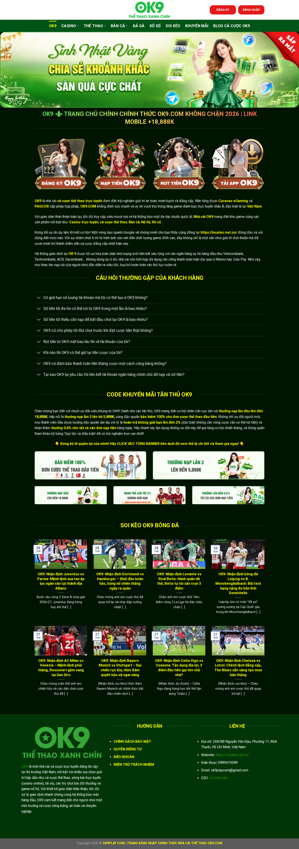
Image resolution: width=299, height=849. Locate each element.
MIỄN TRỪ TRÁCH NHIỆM (134, 764)
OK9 (52, 26)
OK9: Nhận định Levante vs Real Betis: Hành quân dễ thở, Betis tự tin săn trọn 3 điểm (179, 581)
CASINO (68, 26)
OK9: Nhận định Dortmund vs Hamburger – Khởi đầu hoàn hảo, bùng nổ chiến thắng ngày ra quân (120, 581)
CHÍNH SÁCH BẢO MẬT (132, 741)
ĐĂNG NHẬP (251, 9)
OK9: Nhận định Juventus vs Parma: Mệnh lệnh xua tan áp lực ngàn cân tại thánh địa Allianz (60, 581)
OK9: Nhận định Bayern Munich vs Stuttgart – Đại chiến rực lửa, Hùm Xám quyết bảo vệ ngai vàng (120, 668)
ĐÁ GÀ (139, 26)
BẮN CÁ (118, 26)
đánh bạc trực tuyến (198, 206)
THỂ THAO (93, 26)
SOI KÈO (172, 26)
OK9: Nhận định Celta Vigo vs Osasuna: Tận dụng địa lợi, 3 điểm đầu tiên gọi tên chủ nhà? (179, 668)
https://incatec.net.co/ (232, 755)
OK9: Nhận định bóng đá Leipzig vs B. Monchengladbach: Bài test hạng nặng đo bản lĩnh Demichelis (238, 583)
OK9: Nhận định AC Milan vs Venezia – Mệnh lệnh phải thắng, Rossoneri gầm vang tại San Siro (61, 668)
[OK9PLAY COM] (149, 10)
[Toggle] (39, 298)
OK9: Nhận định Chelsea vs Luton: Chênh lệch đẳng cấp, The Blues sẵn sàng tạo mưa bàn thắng (238, 668)
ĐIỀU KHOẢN (124, 757)
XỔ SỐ (155, 26)
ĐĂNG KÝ (222, 9)
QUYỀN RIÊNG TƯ (128, 749)
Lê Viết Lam (218, 778)
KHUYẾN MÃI (197, 26)
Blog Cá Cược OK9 (231, 26)
